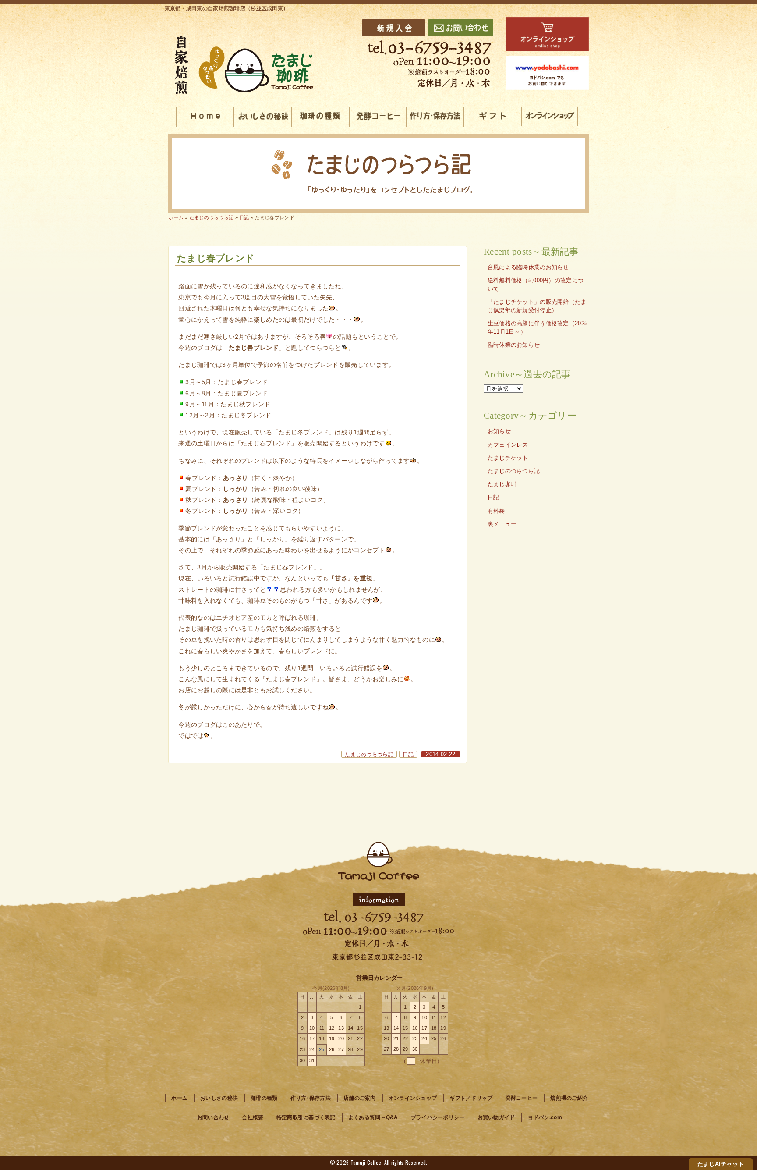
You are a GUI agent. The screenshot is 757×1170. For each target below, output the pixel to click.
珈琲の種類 (264, 1098)
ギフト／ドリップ (470, 1098)
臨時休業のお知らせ (514, 345)
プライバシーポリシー (438, 1117)
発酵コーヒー (522, 1098)
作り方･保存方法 (310, 1098)
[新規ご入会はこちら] (393, 27)
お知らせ (499, 431)
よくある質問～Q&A (373, 1117)
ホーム (176, 217)
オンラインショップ (413, 1098)
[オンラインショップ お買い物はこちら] (547, 34)
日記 (408, 754)
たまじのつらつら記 (369, 754)
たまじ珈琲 (502, 484)
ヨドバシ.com (545, 1117)
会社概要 (252, 1117)
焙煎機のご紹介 (569, 1098)
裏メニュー (502, 524)
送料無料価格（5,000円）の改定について (536, 284)
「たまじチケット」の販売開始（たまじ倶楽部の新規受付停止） (537, 306)
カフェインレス (508, 445)
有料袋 (496, 511)
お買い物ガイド (496, 1117)
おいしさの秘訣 (219, 1098)
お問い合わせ (213, 1117)
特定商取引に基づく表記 (306, 1117)
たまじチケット (508, 458)
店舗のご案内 (359, 1098)
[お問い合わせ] (460, 27)
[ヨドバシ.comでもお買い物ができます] (547, 73)
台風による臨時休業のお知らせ (528, 267)
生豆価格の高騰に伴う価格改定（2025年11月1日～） (537, 327)
